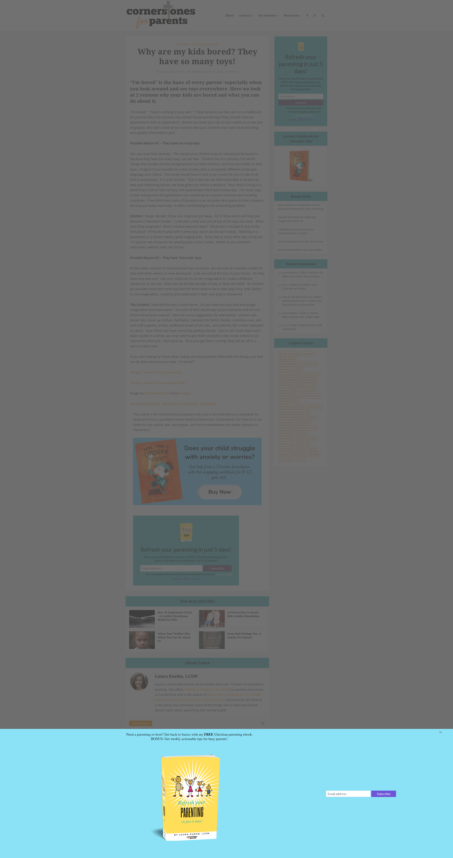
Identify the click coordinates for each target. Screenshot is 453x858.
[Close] (445, 732)
